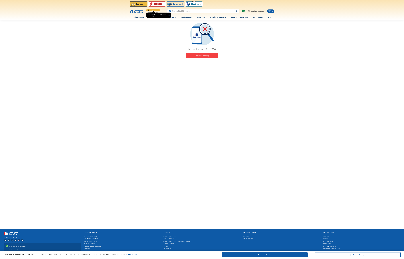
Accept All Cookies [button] (264, 255)
